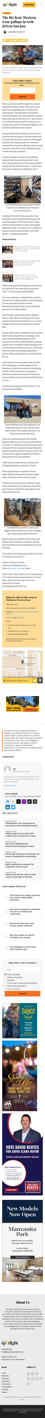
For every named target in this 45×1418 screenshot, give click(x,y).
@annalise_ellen (15, 568)
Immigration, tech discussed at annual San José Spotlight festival (21, 824)
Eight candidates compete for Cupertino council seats (19, 865)
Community (6, 1384)
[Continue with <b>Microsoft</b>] (35, 801)
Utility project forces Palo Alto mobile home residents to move (20, 834)
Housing (5, 1378)
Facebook (9, 618)
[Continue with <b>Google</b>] (13, 801)
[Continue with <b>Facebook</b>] (7, 801)
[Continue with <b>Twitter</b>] (18, 801)
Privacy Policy (8, 1397)
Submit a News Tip (9, 1357)
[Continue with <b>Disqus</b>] (13, 807)
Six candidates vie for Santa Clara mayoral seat (23, 948)
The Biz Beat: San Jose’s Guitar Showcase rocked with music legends (25, 277)
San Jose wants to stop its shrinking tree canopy (22, 936)
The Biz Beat (6, 13)
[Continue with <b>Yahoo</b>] (24, 801)
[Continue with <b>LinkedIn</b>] (7, 807)
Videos (4, 1392)
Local (4, 1373)
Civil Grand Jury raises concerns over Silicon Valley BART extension (25, 897)
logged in (20, 796)
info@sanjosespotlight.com (12, 1352)
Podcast (5, 1390)
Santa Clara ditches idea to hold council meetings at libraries (20, 876)
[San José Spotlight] (10, 4)
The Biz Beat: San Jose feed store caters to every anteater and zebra (27, 263)
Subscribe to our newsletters (13, 1360)
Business (5, 1376)
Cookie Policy (16, 1397)
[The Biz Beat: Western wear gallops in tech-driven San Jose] (22, 55)
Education (6, 1381)
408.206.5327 (7, 1349)
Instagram (20, 618)
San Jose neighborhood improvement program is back (19, 845)
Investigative (7, 1387)
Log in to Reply (10, 785)
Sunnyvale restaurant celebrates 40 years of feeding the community (22, 855)
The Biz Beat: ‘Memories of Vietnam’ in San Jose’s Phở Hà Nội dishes (26, 249)
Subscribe (29, 5)
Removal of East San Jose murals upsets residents (22, 924)
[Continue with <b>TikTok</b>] (29, 801)
